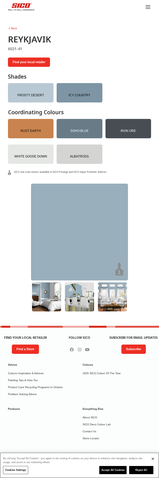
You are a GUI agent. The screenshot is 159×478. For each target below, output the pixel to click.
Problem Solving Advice (22, 394)
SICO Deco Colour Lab (97, 424)
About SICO (90, 417)
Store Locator (91, 438)
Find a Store (25, 349)
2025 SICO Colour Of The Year (102, 373)
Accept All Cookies (112, 470)
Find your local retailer (29, 62)
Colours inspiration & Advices (26, 373)
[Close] (153, 459)
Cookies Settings (15, 470)
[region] (79, 465)
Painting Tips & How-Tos (23, 380)
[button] (147, 7)
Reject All (141, 470)
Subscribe (133, 349)
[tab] (46, 296)
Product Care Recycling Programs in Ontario (35, 387)
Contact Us (89, 431)
